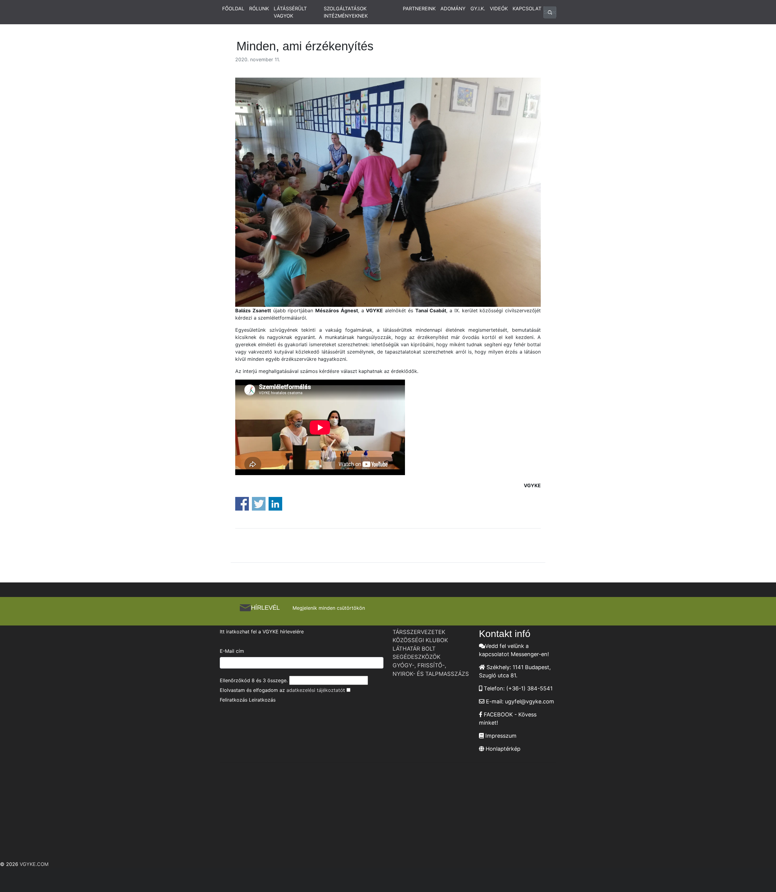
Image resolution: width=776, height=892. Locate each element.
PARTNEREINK (419, 8)
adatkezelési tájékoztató (314, 690)
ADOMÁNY (453, 8)
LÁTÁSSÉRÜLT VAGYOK (290, 12)
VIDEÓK (499, 8)
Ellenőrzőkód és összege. (254, 680)
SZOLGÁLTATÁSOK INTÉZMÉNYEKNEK (346, 12)
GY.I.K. (477, 8)
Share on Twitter (259, 504)
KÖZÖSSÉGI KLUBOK (420, 640)
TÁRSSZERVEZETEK (419, 632)
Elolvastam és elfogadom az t (282, 690)
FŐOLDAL (233, 8)
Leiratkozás (262, 700)
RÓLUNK (259, 8)
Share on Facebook (242, 504)
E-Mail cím (232, 651)
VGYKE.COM (34, 864)
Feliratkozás (233, 700)
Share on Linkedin (275, 504)
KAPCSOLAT (527, 8)
